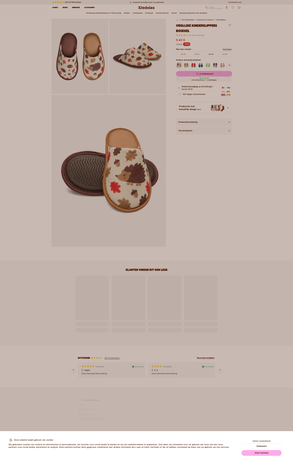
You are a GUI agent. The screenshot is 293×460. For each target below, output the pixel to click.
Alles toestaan (262, 453)
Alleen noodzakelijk (261, 441)
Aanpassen (261, 446)
